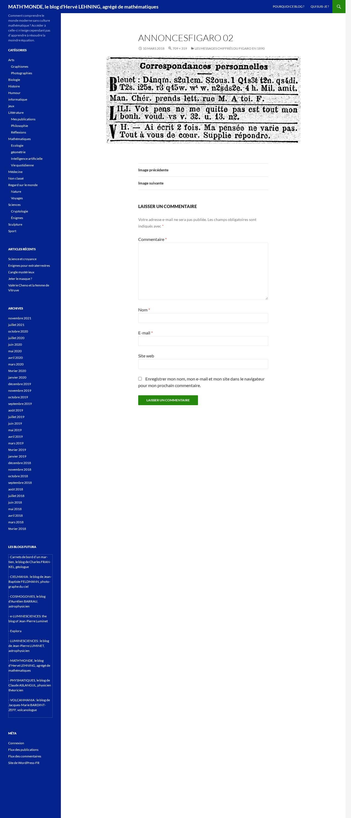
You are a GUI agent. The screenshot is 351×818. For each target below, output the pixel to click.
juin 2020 (15, 344)
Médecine (15, 172)
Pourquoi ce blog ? (288, 6)
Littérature (16, 112)
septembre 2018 (20, 483)
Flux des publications (23, 750)
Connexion (16, 743)
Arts (11, 60)
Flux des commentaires (24, 756)
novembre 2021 (19, 318)
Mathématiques (19, 139)
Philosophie (19, 126)
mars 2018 (16, 522)
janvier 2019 (17, 456)
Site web (146, 355)
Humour (14, 93)
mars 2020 (16, 364)
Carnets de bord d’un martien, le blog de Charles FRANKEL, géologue (30, 562)
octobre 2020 (18, 331)
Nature (16, 191)
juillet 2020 (16, 338)
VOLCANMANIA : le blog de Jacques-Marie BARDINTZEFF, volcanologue (29, 705)
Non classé (16, 178)
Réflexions (18, 132)
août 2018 (15, 489)
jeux (11, 106)
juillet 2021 (16, 325)
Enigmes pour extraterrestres (29, 265)
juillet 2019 (16, 417)
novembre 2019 (19, 390)
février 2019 (17, 450)
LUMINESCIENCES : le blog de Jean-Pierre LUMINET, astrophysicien (29, 646)
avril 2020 (15, 358)
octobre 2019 (18, 397)
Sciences (14, 205)
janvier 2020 (17, 377)
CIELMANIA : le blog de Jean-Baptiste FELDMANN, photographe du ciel (30, 582)
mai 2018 (15, 509)
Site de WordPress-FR (23, 763)
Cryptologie (19, 211)
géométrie (18, 152)
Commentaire (152, 239)
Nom (144, 309)
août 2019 (15, 410)
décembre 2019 (19, 384)
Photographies (21, 73)
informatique (17, 99)
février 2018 (17, 529)
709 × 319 (179, 48)
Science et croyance (22, 259)
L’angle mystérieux (21, 272)
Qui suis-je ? (320, 6)
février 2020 (17, 371)
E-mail (145, 332)
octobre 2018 (18, 476)
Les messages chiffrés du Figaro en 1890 (230, 48)
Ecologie (17, 145)
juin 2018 (15, 502)
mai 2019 (15, 430)
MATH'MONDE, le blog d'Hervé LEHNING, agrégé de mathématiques (83, 7)
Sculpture (15, 224)
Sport (12, 231)
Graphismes (19, 66)
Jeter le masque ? (20, 279)
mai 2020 (15, 351)
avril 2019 (15, 436)
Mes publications (23, 119)
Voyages (17, 198)
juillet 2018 (16, 496)
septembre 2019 (20, 404)
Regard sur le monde (23, 185)
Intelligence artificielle (27, 159)
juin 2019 (15, 423)
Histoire (14, 86)
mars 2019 (16, 443)
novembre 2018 (19, 469)
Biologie (14, 80)
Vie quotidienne (22, 165)
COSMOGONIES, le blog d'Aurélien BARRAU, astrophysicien (27, 601)
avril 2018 (15, 515)
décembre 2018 (19, 463)
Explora (15, 631)
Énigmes (17, 218)
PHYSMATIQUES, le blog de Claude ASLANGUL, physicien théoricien (30, 685)
